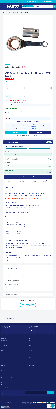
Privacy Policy (3, 379)
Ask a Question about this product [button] (28, 305)
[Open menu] (3, 6)
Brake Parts (3, 338)
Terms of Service (4, 387)
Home (4, 12)
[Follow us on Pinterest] (28, 403)
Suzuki (30, 345)
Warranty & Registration (6, 372)
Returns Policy (4, 382)
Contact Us (3, 367)
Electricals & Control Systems (7, 343)
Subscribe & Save (48, 1)
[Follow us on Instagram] (25, 403)
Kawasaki (30, 359)
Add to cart (16, 132)
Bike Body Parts (4, 340)
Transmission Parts (5, 347)
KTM (29, 355)
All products (9, 12)
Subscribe (50, 392)
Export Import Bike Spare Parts (7, 377)
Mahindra (30, 352)
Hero (29, 340)
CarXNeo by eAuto (4, 352)
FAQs (2, 370)
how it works (19, 284)
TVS (29, 347)
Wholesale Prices (4, 375)
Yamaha (30, 350)
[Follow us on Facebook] (23, 403)
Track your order (32, 365)
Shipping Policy (4, 384)
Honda (30, 343)
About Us (3, 365)
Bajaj (29, 338)
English (3, 402)
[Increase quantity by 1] (20, 112)
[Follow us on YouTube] (31, 403)
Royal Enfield (31, 357)
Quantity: (7, 112)
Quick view (30, 166)
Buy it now (39, 132)
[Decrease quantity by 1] (11, 112)
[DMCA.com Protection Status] (5, 407)
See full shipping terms (9, 287)
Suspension (3, 350)
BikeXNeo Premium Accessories (7, 355)
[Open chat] (53, 406)
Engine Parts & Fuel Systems (6, 345)
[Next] (51, 88)
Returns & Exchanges (33, 367)
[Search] (54, 6)
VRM (6, 81)
